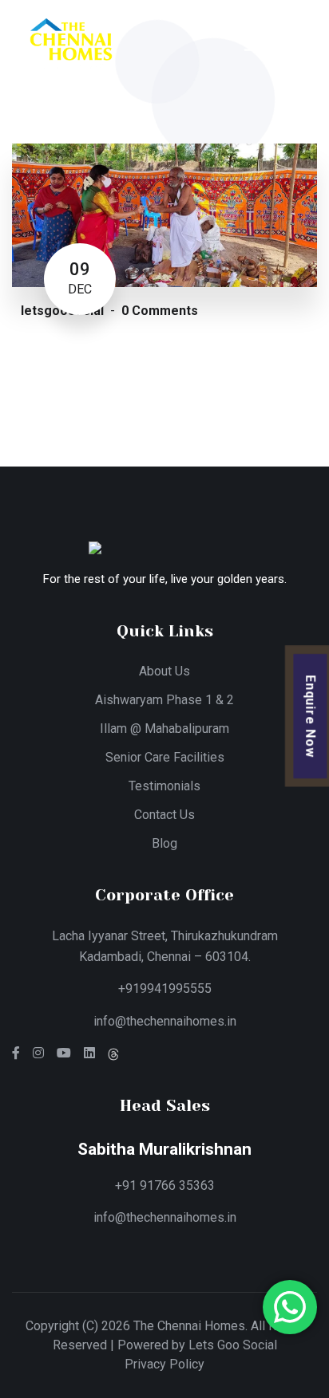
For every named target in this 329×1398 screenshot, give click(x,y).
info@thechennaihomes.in (164, 1021)
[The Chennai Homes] (70, 42)
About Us (164, 671)
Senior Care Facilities (164, 757)
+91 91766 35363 (165, 1185)
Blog (164, 843)
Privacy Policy (164, 1364)
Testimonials (164, 786)
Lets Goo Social (232, 1345)
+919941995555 (165, 988)
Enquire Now (311, 716)
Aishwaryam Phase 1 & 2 (164, 699)
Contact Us (164, 814)
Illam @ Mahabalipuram (164, 728)
